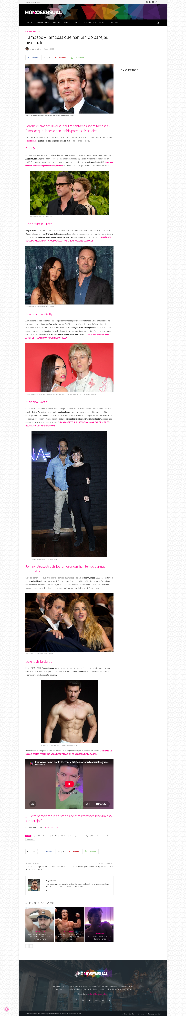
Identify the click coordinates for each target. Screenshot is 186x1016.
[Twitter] (149, 2)
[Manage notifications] (7, 1009)
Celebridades (32, 31)
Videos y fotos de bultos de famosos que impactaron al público (69, 936)
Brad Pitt (54, 836)
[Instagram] (146, 2)
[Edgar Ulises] (27, 48)
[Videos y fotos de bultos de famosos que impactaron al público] (69, 924)
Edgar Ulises (36, 49)
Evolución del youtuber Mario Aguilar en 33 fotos (93, 866)
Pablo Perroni (30, 839)
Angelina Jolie (36, 836)
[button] (158, 22)
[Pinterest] (159, 2)
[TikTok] (156, 2)
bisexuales (46, 836)
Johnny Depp (85, 836)
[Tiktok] (103, 1000)
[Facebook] (143, 2)
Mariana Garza (95, 836)
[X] (47, 890)
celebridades (32, 141)
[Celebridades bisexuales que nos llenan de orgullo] (99, 924)
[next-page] (31, 946)
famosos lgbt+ (74, 836)
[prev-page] (27, 946)
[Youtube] (152, 2)
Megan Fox (106, 836)
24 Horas (54, 827)
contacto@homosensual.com (98, 994)
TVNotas (45, 827)
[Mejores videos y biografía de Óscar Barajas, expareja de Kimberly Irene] (39, 924)
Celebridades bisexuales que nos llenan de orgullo (99, 937)
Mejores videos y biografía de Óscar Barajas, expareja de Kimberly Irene (40, 936)
